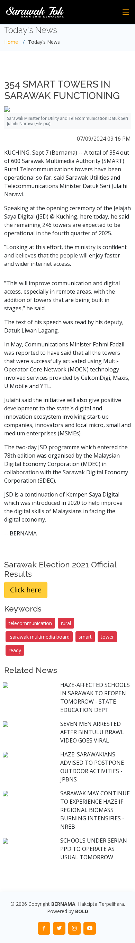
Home (11, 42)
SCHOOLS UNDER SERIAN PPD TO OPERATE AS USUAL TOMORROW (93, 849)
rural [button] (66, 623)
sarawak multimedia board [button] (39, 636)
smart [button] (85, 636)
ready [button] (15, 650)
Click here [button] (26, 589)
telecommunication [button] (30, 623)
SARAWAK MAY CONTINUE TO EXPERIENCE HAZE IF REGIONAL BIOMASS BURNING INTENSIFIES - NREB (95, 809)
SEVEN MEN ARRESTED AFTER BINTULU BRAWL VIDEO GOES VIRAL (92, 732)
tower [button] (107, 636)
